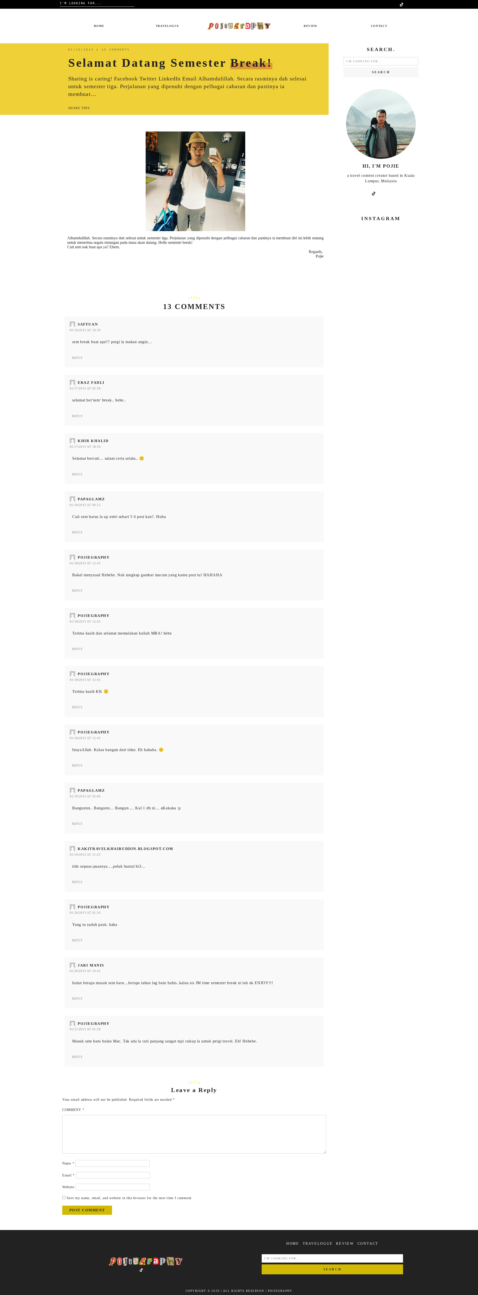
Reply (77, 358)
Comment (73, 1110)
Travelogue (167, 25)
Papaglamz (91, 499)
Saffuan (88, 324)
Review (310, 25)
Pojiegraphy (94, 557)
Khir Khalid (93, 441)
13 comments (116, 49)
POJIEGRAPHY (280, 1290)
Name (68, 1163)
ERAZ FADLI (91, 383)
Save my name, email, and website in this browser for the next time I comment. (130, 1198)
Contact (379, 25)
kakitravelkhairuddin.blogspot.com (125, 849)
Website (68, 1187)
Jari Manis (91, 965)
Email (68, 1175)
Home (99, 25)
